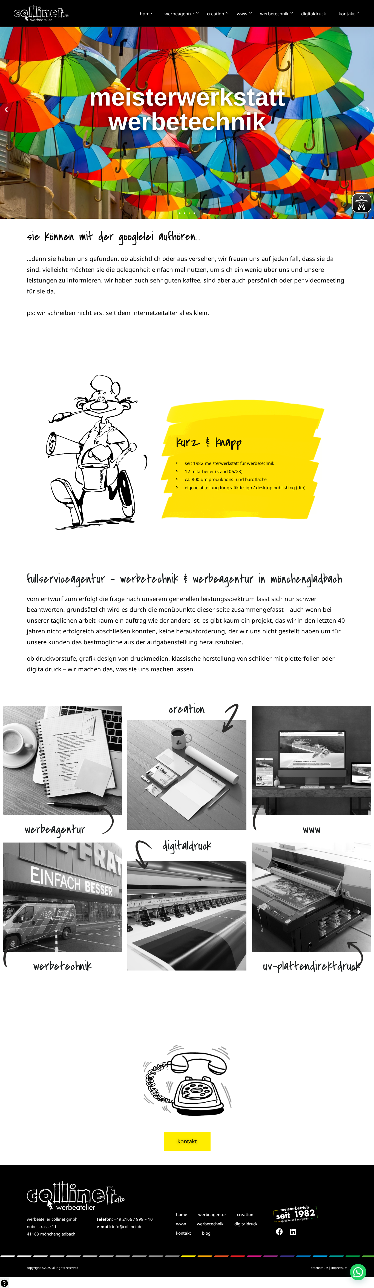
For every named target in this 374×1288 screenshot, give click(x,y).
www (242, 14)
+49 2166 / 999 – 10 (133, 1219)
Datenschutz (319, 1267)
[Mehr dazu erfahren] (62, 760)
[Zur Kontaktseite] (187, 1078)
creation (215, 14)
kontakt (347, 14)
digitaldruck (313, 14)
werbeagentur (179, 14)
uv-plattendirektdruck (311, 966)
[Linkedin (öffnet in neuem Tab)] (293, 1231)
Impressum (339, 1267)
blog (206, 1233)
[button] (6, 109)
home (146, 14)
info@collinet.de (127, 1226)
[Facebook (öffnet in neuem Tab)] (279, 1231)
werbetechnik (274, 14)
